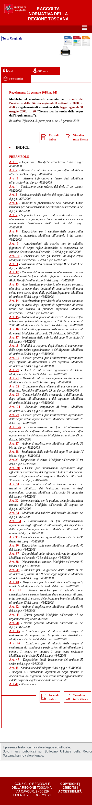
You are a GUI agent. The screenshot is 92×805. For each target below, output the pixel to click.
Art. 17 (14, 337)
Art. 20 (14, 370)
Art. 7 (13, 215)
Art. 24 (14, 407)
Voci (10, 71)
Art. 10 (14, 256)
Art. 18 (13, 345)
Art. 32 (13, 500)
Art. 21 (14, 378)
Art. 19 (14, 358)
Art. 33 (14, 513)
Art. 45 (14, 631)
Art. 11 (13, 264)
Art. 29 (13, 460)
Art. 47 (14, 659)
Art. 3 (13, 178)
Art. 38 (14, 562)
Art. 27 (14, 443)
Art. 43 (14, 615)
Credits (69, 787)
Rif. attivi (43, 71)
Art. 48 (13, 668)
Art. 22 (14, 386)
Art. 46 (14, 643)
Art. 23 (14, 394)
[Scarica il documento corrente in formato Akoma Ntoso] (86, 45)
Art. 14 (14, 301)
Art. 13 (14, 284)
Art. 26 (15, 427)
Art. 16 (14, 329)
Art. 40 (14, 582)
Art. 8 (13, 231)
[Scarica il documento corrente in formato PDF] (77, 45)
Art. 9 (13, 243)
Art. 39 (14, 570)
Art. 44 (14, 623)
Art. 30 (14, 468)
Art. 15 (14, 317)
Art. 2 (13, 170)
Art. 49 (13, 684)
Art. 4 (13, 186)
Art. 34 (15, 521)
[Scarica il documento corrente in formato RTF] (68, 44)
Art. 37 (14, 553)
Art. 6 (13, 203)
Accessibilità (70, 791)
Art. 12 (14, 272)
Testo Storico (16, 78)
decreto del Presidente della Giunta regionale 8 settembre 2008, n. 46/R (46, 103)
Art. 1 (13, 162)
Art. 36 (14, 545)
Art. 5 (13, 195)
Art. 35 (13, 537)
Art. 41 (15, 590)
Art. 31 (14, 484)
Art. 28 (14, 451)
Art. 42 (14, 606)
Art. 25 (14, 415)
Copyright (69, 784)
